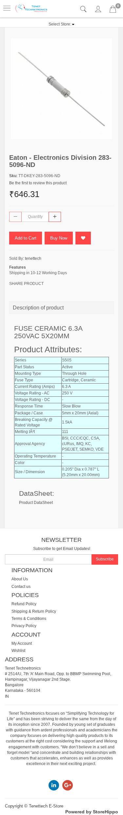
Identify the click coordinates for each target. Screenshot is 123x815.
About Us (19, 579)
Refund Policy (23, 604)
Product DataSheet (36, 502)
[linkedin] (54, 785)
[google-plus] (67, 785)
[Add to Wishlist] (83, 238)
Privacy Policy (23, 626)
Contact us (21, 586)
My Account (21, 643)
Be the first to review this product (38, 183)
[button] (61, 24)
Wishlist (18, 650)
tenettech (33, 258)
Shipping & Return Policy (33, 611)
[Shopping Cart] (113, 10)
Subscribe (105, 559)
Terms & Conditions (28, 618)
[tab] (84, 9)
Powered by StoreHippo (91, 811)
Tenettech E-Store (46, 806)
